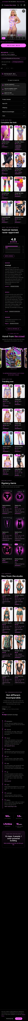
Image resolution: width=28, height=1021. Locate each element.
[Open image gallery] (13, 24)
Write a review (9, 256)
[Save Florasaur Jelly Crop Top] (11, 609)
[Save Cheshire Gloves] (11, 127)
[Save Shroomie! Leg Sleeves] (11, 178)
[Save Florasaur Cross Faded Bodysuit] (11, 581)
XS (14, 38)
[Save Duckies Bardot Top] (11, 456)
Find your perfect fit (18, 61)
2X (10, 38)
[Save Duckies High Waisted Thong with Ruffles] (23, 410)
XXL (3, 38)
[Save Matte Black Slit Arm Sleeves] (11, 154)
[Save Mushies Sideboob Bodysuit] (11, 433)
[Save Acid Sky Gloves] (24, 154)
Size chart (4, 64)
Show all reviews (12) (13, 328)
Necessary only (9, 1018)
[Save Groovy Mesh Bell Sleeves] (11, 202)
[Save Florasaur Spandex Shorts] (23, 609)
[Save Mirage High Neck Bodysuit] (24, 178)
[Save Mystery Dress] (23, 518)
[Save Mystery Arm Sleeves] (11, 518)
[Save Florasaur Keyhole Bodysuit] (23, 581)
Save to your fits (14, 80)
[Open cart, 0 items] (24, 5)
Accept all (19, 1018)
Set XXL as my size (6, 61)
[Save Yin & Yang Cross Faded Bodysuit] (23, 662)
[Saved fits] (21, 5)
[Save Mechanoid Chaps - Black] (24, 202)
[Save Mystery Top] (23, 491)
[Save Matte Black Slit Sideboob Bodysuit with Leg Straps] (23, 456)
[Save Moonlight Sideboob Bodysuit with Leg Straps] (11, 386)
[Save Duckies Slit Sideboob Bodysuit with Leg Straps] (23, 11)
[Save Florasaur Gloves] (23, 636)
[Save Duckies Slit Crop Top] (11, 410)
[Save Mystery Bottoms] (11, 491)
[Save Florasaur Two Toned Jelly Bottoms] (11, 662)
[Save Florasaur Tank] (11, 636)
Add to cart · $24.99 (13, 45)
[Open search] (18, 5)
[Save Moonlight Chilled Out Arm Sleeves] (24, 127)
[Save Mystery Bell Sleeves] (11, 545)
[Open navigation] (2, 5)
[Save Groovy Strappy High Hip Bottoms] (23, 433)
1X (7, 38)
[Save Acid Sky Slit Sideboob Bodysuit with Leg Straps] (23, 386)
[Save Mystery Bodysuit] (23, 545)
